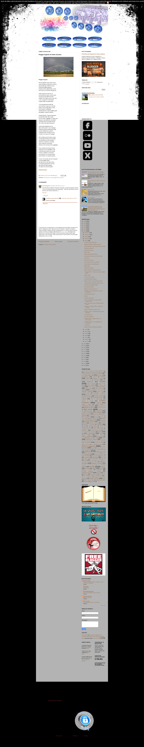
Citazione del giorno (89, 248)
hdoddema (75, 735)
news (104, 437)
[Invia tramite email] (61, 175)
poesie (92, 447)
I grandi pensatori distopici (90, 279)
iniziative (99, 424)
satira (85, 460)
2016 (84, 351)
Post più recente (44, 241)
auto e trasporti (91, 385)
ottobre (86, 236)
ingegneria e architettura (88, 424)
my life (83, 437)
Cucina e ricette (86, 404)
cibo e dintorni (99, 388)
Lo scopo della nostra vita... (90, 242)
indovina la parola (93, 423)
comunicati (88, 396)
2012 (84, 359)
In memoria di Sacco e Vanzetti (91, 262)
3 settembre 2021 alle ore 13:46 (68, 198)
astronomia (90, 381)
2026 (84, 221)
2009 (84, 365)
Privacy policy (59, 735)
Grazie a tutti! (91, 189)
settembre (87, 238)
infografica (103, 423)
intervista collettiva (93, 425)
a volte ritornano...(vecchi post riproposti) (92, 373)
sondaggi (87, 468)
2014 (84, 355)
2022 (84, 229)
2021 (84, 231)
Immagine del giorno (89, 421)
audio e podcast (91, 383)
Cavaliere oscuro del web (52, 198)
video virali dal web (89, 480)
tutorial (98, 472)
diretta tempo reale (101, 407)
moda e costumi (99, 434)
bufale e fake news (92, 386)
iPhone (95, 427)
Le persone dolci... (88, 314)
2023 (84, 227)
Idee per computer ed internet (87, 660)
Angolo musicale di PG (86, 379)
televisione (99, 469)
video (104, 478)
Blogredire (86, 586)
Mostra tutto (103, 605)
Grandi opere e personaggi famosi (51, 177)
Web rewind (92, 481)
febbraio (87, 339)
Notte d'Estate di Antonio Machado (92, 270)
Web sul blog (85, 635)
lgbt (82, 433)
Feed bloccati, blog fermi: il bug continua (93, 54)
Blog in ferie (87, 266)
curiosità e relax (101, 406)
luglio (86, 329)
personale (103, 446)
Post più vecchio (73, 241)
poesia (61, 177)
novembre (87, 234)
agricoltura (99, 375)
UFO (104, 472)
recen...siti (102, 455)
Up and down (102, 474)
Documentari (89, 411)
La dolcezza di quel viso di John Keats (93, 256)
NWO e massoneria (86, 444)
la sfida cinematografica (96, 430)
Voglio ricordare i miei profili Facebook (93, 281)
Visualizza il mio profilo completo (96, 96)
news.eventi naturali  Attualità (90, 370)
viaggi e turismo (94, 478)
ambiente (102, 376)
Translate (87, 84)
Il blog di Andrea (87, 596)
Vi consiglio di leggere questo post (93, 475)
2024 (84, 225)
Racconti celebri (85, 455)
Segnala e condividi (97, 463)
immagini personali (101, 421)
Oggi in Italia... (87, 275)
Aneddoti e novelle (98, 378)
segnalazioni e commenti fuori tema (88, 464)
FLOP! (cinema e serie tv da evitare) (96, 415)
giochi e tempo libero (94, 418)
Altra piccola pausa (88, 250)
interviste (102, 425)
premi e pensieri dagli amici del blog (92, 452)
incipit (84, 423)
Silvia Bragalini (46, 185)
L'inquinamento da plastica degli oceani (93, 283)
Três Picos (86, 258)
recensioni (86, 457)
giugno (86, 331)
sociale (91, 467)
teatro (101, 468)
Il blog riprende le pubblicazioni (91, 264)
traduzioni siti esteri (87, 472)
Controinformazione (98, 397)
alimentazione (85, 376)
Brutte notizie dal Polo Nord (90, 254)
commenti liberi (86, 393)
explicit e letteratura (97, 412)
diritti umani (87, 409)
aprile (86, 335)
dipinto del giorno (89, 407)
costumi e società (87, 400)
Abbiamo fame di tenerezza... (91, 288)
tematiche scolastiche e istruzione (91, 471)
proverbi (89, 454)
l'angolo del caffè (88, 428)
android (88, 378)
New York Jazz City (88, 260)
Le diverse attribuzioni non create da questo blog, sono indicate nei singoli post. (93, 636)
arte (104, 379)
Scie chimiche (94, 461)
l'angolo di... (85, 430)
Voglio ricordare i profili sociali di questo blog (94, 246)
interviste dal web (86, 427)
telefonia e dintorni (87, 469)
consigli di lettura (99, 396)
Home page (58, 241)
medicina (92, 433)
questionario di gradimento (99, 454)
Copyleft (84, 399)
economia (98, 411)
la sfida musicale (91, 431)
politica (87, 451)
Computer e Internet (99, 393)
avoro (99, 385)
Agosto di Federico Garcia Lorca (92, 309)
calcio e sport (88, 388)
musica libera (100, 436)
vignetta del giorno (100, 480)
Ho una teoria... (91, 197)
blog (83, 386)
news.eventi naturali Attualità (98, 440)
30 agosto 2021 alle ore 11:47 (57, 185)
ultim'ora (86, 474)
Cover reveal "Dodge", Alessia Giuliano (91, 592)
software (103, 466)
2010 (84, 363)
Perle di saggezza (88, 446)
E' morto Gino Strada (89, 277)
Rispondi (44, 192)
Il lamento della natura (89, 294)
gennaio (87, 341)
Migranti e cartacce (87, 597)
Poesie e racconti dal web (99, 449)
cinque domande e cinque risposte (97, 389)
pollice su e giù (100, 451)
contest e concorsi (86, 397)
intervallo (84, 425)
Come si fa (100, 391)
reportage (95, 457)
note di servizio (86, 442)
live (87, 433)
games (102, 417)
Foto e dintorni (86, 417)
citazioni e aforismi (87, 391)
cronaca (98, 402)
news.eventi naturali (91, 439)
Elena (88, 648)
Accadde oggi (90, 375)
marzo (86, 337)
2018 (84, 347)
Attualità (102, 382)
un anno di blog (94, 474)
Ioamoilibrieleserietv (88, 591)
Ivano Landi (86, 601)
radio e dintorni (95, 455)
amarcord (95, 376)
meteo (100, 433)
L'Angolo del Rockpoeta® (98, 428)
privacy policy (64, 231)
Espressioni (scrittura (86, 412)
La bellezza (87, 325)
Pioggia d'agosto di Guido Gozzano (92, 244)
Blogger (86, 735)
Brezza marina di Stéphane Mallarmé (93, 327)
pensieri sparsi (99, 444)
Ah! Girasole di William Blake (91, 285)
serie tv (98, 464)
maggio (86, 333)
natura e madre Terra (92, 437)
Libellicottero (86, 588)
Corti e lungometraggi (97, 399)
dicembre (87, 232)
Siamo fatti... (87, 252)
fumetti (96, 417)
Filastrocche (96, 414)
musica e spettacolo (87, 436)
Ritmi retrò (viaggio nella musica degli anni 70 (93, 458)
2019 (84, 345)
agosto (86, 240)
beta (103, 385)
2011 (84, 361)
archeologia (96, 379)
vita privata (86, 481)
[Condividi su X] (64, 175)
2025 (84, 223)
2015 (84, 353)
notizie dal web (99, 442)
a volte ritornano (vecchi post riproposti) (93, 372)
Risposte (46, 195)
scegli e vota (98, 460)
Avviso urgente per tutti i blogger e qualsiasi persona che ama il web (96, 172)
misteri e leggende (87, 434)
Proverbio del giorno (89, 286)
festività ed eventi (86, 414)
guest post (102, 420)
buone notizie (101, 386)
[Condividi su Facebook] (65, 175)
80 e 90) (103, 370)
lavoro (99, 431)
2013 (84, 357)
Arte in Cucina (87, 580)
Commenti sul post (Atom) (49, 244)
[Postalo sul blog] (62, 175)
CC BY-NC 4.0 (96, 638)
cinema (84, 389)
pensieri (92, 444)
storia (94, 468)
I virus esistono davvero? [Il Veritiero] (91, 602)
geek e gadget (85, 418)
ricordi (103, 457)
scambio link (92, 460)
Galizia (86, 296)
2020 (84, 343)
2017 (84, 349)
